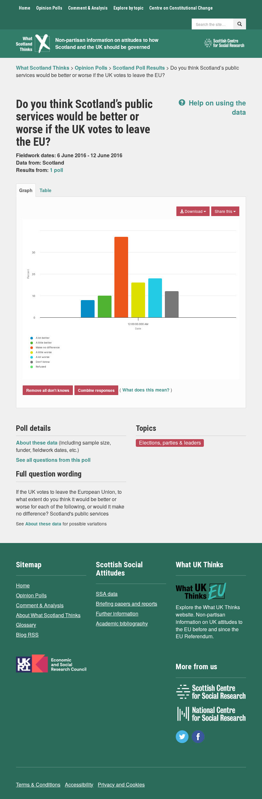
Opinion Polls (49, 8)
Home (24, 8)
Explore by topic (128, 8)
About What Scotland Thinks (48, 615)
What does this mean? (146, 390)
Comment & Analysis (88, 8)
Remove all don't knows (47, 390)
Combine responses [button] (96, 390)
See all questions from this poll (53, 459)
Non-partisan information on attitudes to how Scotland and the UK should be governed (106, 43)
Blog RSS (27, 634)
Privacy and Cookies (121, 784)
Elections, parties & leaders (170, 442)
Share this (224, 211)
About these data (37, 442)
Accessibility (79, 784)
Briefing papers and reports (126, 603)
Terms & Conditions (38, 784)
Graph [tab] (26, 190)
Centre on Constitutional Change (181, 8)
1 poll (56, 170)
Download (194, 211)
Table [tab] (45, 190)
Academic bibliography (122, 623)
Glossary (26, 624)
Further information (117, 613)
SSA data (107, 593)
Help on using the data (216, 107)
